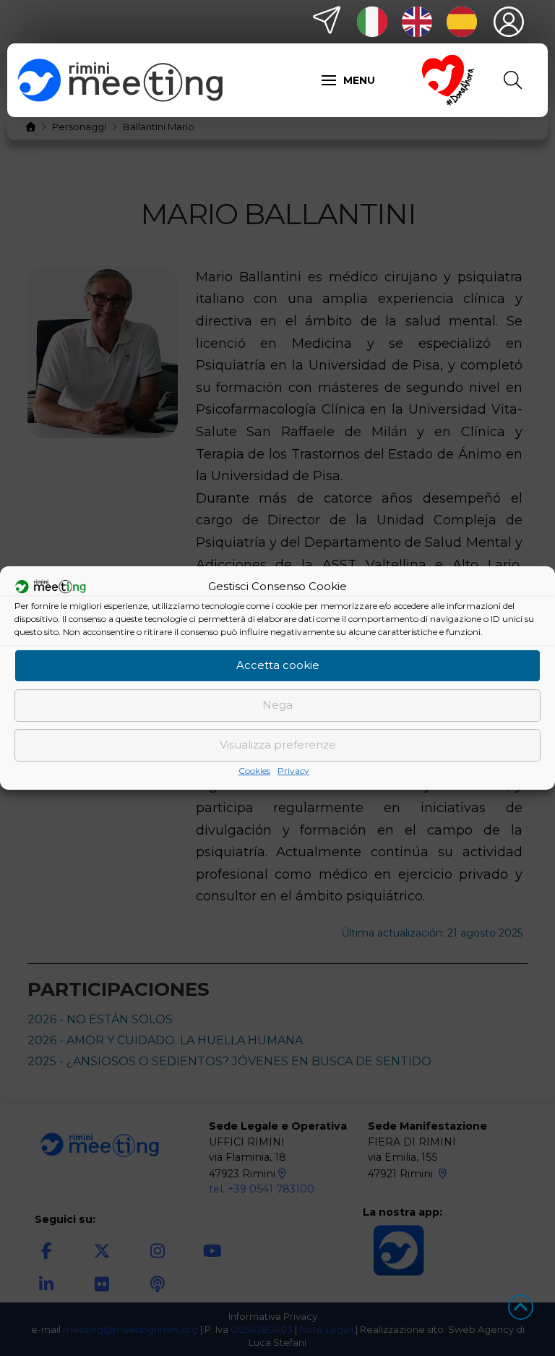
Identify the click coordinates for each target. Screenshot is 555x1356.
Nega (277, 705)
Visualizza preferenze (278, 744)
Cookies (254, 770)
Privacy (293, 770)
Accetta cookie (277, 665)
